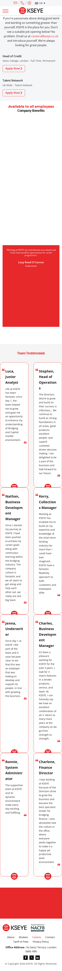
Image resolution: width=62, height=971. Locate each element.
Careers (36, 937)
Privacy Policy (41, 942)
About (10, 937)
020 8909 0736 (22, 3)
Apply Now (12, 68)
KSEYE (29, 963)
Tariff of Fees (20, 942)
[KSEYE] (31, 10)
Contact (50, 937)
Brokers (23, 937)
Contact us (41, 892)
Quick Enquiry (22, 892)
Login (29, 3)
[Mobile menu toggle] (5, 11)
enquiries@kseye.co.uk (15, 3)
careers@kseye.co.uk (44, 36)
